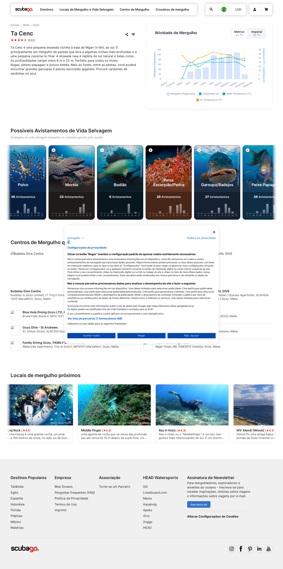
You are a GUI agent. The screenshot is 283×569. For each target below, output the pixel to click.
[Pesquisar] (211, 9)
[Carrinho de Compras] (266, 9)
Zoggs (147, 522)
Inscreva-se (198, 504)
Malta (26, 25)
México (16, 522)
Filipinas (16, 516)
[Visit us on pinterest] (250, 549)
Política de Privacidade (71, 498)
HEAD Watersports (160, 477)
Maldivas (17, 527)
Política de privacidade (201, 238)
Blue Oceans (64, 486)
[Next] (271, 183)
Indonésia (17, 504)
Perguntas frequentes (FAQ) (75, 492)
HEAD (147, 527)
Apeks (147, 510)
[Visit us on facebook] (241, 549)
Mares (147, 498)
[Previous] (12, 183)
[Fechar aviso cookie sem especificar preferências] (214, 232)
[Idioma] (224, 9)
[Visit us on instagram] (231, 549)
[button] (75, 238)
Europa (15, 25)
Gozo (36, 25)
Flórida (16, 510)
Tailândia (17, 486)
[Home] (24, 9)
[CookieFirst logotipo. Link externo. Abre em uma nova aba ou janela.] (68, 242)
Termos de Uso (66, 504)
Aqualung (150, 504)
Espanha (17, 498)
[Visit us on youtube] (268, 549)
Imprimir (61, 510)
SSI (145, 486)
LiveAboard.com (155, 492)
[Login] (254, 9)
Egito (14, 492)
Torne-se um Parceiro (114, 486)
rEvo (146, 516)
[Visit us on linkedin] (259, 549)
